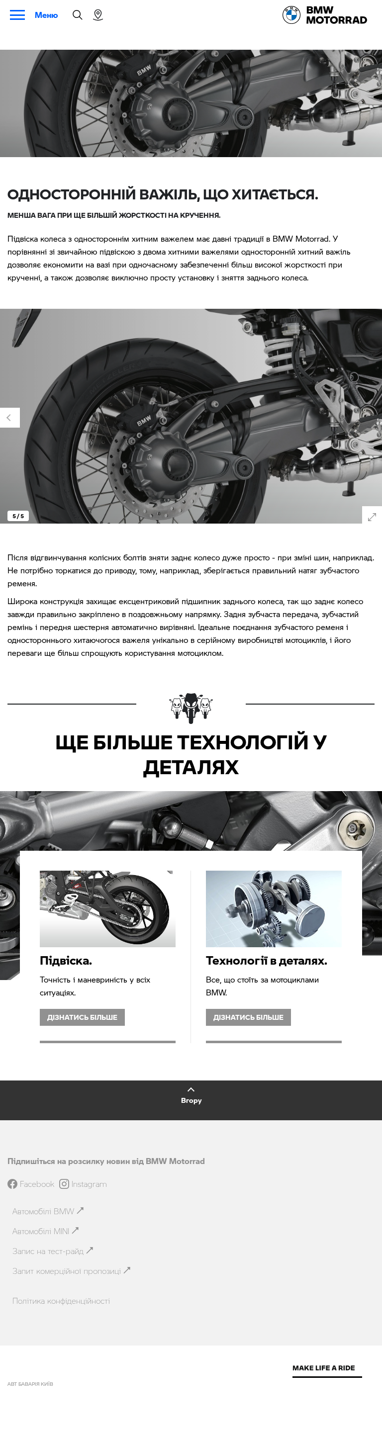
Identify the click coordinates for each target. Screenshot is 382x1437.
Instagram (89, 1184)
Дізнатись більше (82, 1017)
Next (372, 418)
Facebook (37, 1184)
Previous (10, 418)
